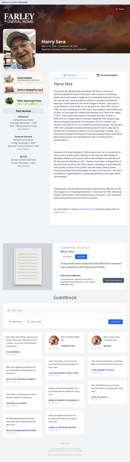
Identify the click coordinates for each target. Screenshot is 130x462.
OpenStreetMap (67, 455)
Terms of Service (72, 451)
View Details (23, 129)
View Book (67, 256)
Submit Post (115, 321)
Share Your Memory (113, 280)
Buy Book (81, 256)
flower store (60, 212)
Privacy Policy (58, 451)
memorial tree (86, 209)
